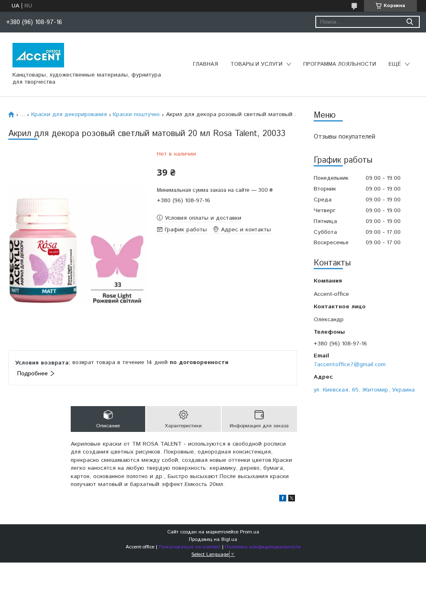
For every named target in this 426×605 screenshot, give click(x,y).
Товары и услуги (256, 64)
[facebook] (282, 500)
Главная (205, 64)
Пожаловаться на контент (189, 546)
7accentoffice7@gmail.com (350, 364)
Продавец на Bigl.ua (213, 539)
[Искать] (409, 22)
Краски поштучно (136, 114)
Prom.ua (249, 532)
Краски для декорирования (69, 114)
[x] (291, 500)
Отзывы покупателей (344, 136)
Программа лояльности (339, 64)
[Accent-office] (38, 55)
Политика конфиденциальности (263, 546)
